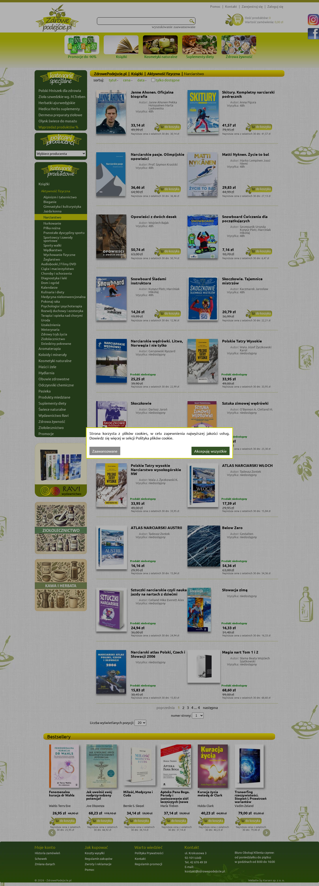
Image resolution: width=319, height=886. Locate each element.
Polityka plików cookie (154, 438)
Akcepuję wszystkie (210, 451)
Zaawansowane (104, 451)
